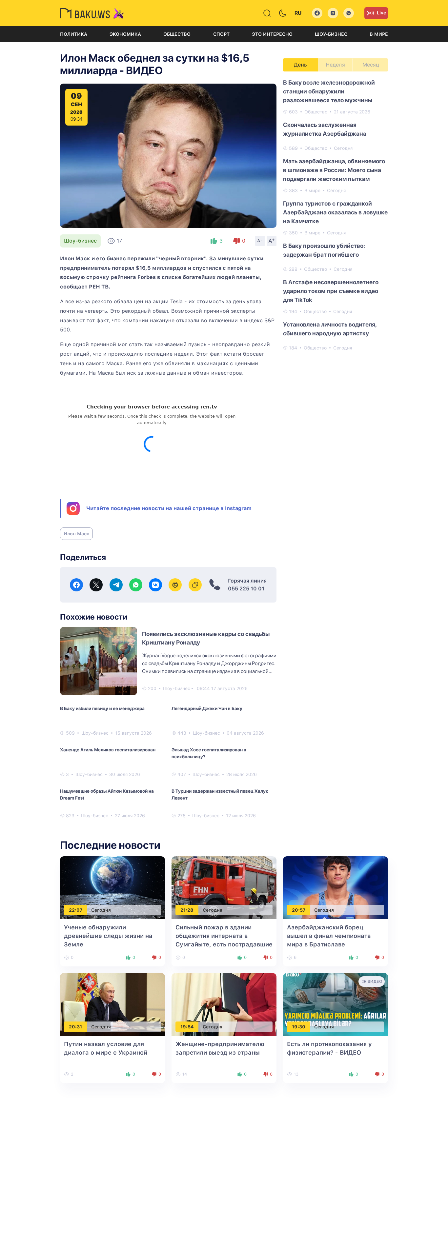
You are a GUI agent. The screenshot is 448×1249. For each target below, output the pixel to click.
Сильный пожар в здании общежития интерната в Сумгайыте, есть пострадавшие (224, 936)
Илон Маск (76, 533)
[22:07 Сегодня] (112, 887)
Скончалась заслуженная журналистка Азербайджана (324, 129)
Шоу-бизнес (331, 34)
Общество (177, 34)
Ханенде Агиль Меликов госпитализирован (107, 749)
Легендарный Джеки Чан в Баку (207, 708)
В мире (379, 34)
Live (381, 12)
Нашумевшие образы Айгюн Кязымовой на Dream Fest (107, 794)
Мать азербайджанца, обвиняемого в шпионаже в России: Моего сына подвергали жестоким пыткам (334, 170)
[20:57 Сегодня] (335, 887)
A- (260, 240)
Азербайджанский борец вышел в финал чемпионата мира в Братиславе (329, 936)
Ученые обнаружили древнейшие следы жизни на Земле (108, 936)
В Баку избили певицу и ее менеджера (102, 708)
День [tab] (300, 65)
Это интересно (272, 34)
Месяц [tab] (370, 65)
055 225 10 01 (246, 588)
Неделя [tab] (335, 65)
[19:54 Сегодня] (224, 1004)
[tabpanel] (335, 214)
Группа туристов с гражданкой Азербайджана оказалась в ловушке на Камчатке (335, 212)
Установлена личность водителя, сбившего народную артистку (330, 329)
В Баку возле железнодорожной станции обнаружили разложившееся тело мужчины (329, 91)
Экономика (125, 34)
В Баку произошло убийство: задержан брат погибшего (324, 250)
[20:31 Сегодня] (112, 1004)
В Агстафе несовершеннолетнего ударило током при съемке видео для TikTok (330, 291)
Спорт (221, 34)
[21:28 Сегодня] (224, 887)
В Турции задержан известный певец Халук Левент (220, 794)
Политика (73, 34)
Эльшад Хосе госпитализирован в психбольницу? (209, 753)
